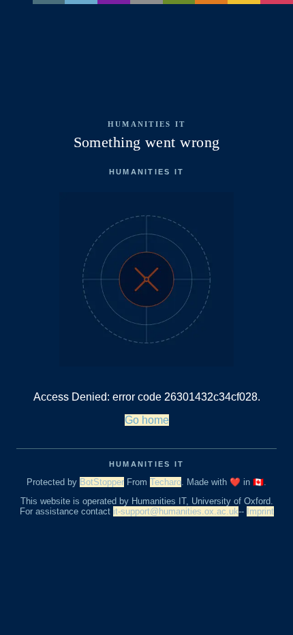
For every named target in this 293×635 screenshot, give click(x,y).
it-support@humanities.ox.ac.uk (175, 511)
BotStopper (102, 482)
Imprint (260, 511)
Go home (147, 420)
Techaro (165, 482)
